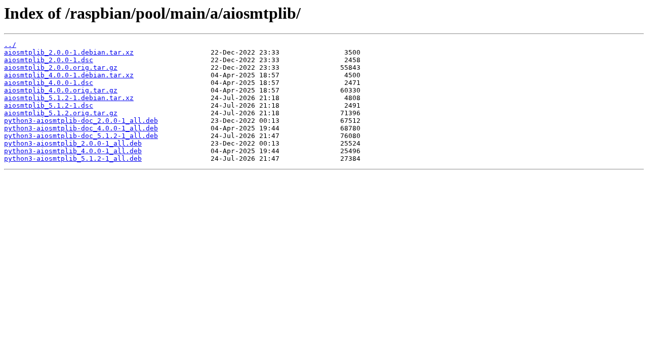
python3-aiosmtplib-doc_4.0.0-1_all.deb (81, 128)
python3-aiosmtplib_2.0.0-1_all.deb (73, 143)
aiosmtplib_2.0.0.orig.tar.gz (60, 67)
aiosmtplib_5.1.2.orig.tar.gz (60, 113)
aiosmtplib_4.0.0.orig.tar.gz (60, 90)
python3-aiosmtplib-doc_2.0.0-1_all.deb (81, 120)
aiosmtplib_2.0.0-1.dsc (48, 60)
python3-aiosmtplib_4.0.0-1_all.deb (73, 151)
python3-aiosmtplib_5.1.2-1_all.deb (73, 158)
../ (10, 45)
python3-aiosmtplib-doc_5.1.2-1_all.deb (81, 136)
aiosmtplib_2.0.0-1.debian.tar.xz (69, 52)
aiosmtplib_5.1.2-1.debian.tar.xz (69, 98)
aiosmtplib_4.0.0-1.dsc (48, 82)
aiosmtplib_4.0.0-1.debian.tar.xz (69, 75)
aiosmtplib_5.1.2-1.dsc (48, 105)
